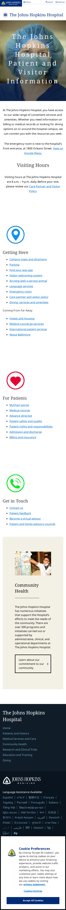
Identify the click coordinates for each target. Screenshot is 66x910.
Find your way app (21, 270)
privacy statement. (35, 884)
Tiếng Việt (9, 807)
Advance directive (20, 416)
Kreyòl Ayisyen (24, 817)
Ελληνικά (20, 822)
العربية (41, 817)
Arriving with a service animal (28, 281)
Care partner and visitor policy (28, 297)
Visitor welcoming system (25, 275)
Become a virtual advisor (25, 518)
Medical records (19, 410)
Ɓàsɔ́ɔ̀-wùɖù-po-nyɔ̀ (31, 807)
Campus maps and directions (28, 259)
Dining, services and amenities (28, 302)
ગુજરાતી (36, 822)
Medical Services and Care (19, 739)
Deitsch (38, 828)
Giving (7, 760)
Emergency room (20, 291)
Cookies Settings (33, 891)
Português (38, 802)
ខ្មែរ (49, 828)
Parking (14, 265)
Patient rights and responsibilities (31, 426)
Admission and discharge (25, 432)
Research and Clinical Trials (20, 749)
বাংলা (42, 812)
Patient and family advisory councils (32, 524)
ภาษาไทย (50, 822)
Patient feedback (20, 513)
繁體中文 (34, 797)
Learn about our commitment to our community (31, 664)
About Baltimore (19, 334)
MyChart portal (19, 405)
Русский (22, 802)
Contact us (16, 508)
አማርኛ (21, 797)
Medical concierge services (26, 324)
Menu (27, 2)
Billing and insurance (22, 437)
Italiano (53, 802)
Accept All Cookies (33, 900)
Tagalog (8, 802)
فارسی (17, 828)
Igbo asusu (10, 812)
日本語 (52, 812)
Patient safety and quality (25, 421)
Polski (6, 822)
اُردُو (6, 828)
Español (8, 797)
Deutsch (54, 817)
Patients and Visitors (16, 733)
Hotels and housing (22, 318)
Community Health (15, 744)
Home (6, 728)
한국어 (7, 817)
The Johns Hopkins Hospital (36, 14)
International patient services (28, 329)
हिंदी (28, 828)
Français (48, 797)
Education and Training (17, 755)
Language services (21, 286)
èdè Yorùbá (28, 812)
